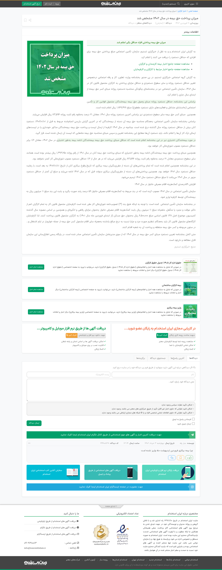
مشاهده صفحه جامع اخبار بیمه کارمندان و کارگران (164, 64)
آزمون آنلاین (89, 559)
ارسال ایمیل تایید (184, 424)
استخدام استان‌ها (119, 559)
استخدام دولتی (191, 559)
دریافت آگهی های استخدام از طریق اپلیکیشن (57, 521)
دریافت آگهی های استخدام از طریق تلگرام (58, 527)
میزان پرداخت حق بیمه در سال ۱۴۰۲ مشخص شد (167, 18)
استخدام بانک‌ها (173, 559)
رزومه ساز (104, 559)
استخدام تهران (138, 559)
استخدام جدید (155, 559)
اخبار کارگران (182, 11)
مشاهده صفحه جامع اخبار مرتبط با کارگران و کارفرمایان (162, 69)
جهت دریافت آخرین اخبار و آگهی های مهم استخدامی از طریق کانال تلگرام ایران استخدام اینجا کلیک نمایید (111, 435)
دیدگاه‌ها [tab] (193, 358)
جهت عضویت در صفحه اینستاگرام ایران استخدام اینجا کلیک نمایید (111, 487)
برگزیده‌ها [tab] (140, 358)
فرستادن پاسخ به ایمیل (181, 419)
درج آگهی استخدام (32, 3)
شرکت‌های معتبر (73, 559)
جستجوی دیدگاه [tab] (158, 358)
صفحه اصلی (193, 11)
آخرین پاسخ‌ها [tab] (177, 358)
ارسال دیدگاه (34, 423)
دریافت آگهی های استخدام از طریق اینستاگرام (57, 534)
